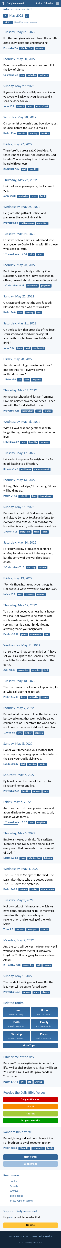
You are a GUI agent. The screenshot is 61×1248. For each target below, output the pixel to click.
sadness (42, 568)
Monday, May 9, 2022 (18, 708)
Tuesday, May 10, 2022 (19, 681)
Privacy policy (45, 1236)
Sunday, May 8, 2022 (17, 744)
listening (48, 858)
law (22, 75)
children (39, 733)
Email (30, 1106)
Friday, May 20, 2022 (17, 359)
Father (28, 733)
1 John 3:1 (9, 732)
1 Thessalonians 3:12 (15, 822)
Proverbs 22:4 (11, 791)
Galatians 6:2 (10, 75)
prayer (45, 697)
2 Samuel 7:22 (11, 169)
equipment (39, 348)
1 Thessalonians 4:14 (15, 254)
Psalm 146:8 (10, 889)
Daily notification (30, 1099)
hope (45, 532)
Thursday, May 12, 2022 (20, 605)
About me (14, 1236)
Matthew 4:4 (10, 858)
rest (39, 313)
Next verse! (30, 1157)
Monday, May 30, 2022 (19, 59)
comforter (23, 196)
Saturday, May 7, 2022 (19, 775)
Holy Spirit (32, 930)
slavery (45, 992)
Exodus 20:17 (10, 634)
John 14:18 (9, 196)
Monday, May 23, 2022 (19, 265)
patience (45, 442)
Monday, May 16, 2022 (19, 480)
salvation (36, 670)
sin (20, 380)
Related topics (13, 1003)
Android (30, 1113)
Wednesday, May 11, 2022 (21, 645)
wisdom (39, 48)
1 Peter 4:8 (9, 379)
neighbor (44, 75)
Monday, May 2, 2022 (18, 940)
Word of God (26, 48)
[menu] (57, 4)
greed (24, 635)
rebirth (44, 930)
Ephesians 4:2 (11, 442)
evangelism (25, 532)
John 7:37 (8, 348)
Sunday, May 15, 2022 (18, 507)
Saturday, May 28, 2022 (19, 117)
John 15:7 (8, 106)
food (28, 348)
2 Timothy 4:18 (12, 965)
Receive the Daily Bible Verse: (24, 1092)
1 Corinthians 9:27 (13, 285)
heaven (47, 965)
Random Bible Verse (17, 1132)
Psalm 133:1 (10, 1148)
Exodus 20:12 (10, 764)
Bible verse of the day (18, 1057)
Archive (21, 9)
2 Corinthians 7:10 (13, 567)
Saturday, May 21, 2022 (19, 323)
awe (46, 791)
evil (38, 965)
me (11, 1217)
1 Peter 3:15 (10, 531)
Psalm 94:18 (10, 496)
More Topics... (31, 1045)
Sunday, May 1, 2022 (17, 976)
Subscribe (48, 3)
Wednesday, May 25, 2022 (21, 207)
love (27, 380)
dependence (45, 496)
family (42, 764)
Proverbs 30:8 (11, 411)
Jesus (30, 107)
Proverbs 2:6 (10, 48)
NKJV (7, 22)
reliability (24, 496)
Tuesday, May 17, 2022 (19, 453)
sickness (23, 889)
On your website (30, 1120)
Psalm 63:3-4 (10, 1082)
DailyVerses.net (10, 9)
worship (33, 134)
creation (22, 134)
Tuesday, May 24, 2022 (19, 234)
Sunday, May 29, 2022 (18, 86)
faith (32, 254)
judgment (45, 286)
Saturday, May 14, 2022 (19, 542)
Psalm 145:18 (10, 697)
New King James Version (25, 22)
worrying (31, 568)
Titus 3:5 (8, 929)
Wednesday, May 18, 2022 (21, 422)
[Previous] (5, 16)
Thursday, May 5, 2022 (19, 833)
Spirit (42, 196)
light (46, 670)
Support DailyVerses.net (20, 1211)
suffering (32, 75)
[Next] (27, 16)
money (48, 411)
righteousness (27, 223)
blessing (29, 313)
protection (42, 223)
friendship (24, 1148)
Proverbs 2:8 (10, 223)
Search (14, 1186)
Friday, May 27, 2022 (17, 144)
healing (34, 889)
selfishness (26, 469)
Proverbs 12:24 (12, 992)
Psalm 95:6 (9, 133)
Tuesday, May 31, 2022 (19, 32)
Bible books (16, 1196)
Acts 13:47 (9, 670)
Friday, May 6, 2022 (17, 802)
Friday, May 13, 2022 (17, 578)
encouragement (41, 469)
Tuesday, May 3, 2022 (18, 900)
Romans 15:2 (10, 469)
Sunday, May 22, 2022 (18, 296)
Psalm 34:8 (9, 312)
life (29, 1082)
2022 (29, 9)
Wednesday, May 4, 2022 (20, 869)
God (24, 169)
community (38, 1148)
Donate (30, 1225)
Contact (33, 1236)
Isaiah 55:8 (9, 594)
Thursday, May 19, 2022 (20, 390)
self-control (32, 286)
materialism (27, 411)
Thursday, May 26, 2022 (20, 180)
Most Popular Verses (21, 1201)
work (36, 992)
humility (45, 134)
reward (20, 107)
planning (30, 595)
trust (23, 697)
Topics (39, 3)
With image (30, 1164)
